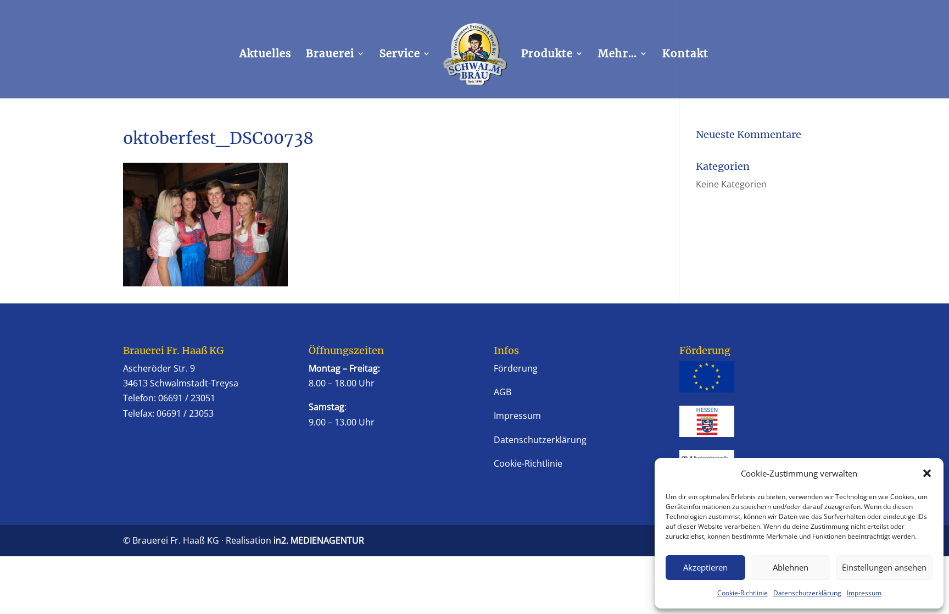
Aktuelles (265, 54)
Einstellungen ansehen (884, 567)
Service (399, 54)
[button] (927, 473)
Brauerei (330, 54)
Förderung (516, 368)
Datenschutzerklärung (807, 593)
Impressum (864, 593)
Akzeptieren (705, 567)
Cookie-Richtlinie (742, 593)
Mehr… (617, 54)
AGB (502, 392)
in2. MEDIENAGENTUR (318, 540)
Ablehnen (790, 567)
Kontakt (685, 54)
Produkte (547, 54)
